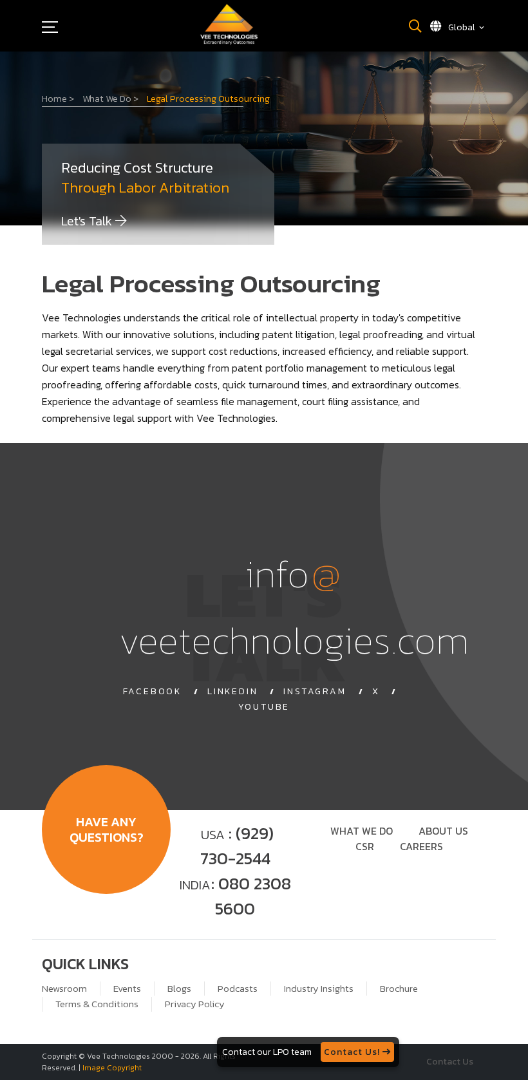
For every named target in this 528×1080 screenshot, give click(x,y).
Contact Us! (353, 1052)
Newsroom (64, 988)
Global (461, 27)
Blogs (179, 988)
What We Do (110, 98)
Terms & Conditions (96, 1004)
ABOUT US (443, 830)
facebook (152, 691)
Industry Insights (319, 988)
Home (58, 98)
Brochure (399, 988)
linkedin (232, 691)
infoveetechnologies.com (294, 606)
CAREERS (421, 846)
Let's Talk (88, 221)
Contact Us (449, 1061)
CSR (364, 846)
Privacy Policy (195, 1004)
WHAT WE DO (361, 830)
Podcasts (238, 988)
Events (127, 988)
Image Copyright (112, 1068)
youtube (264, 707)
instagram (314, 691)
